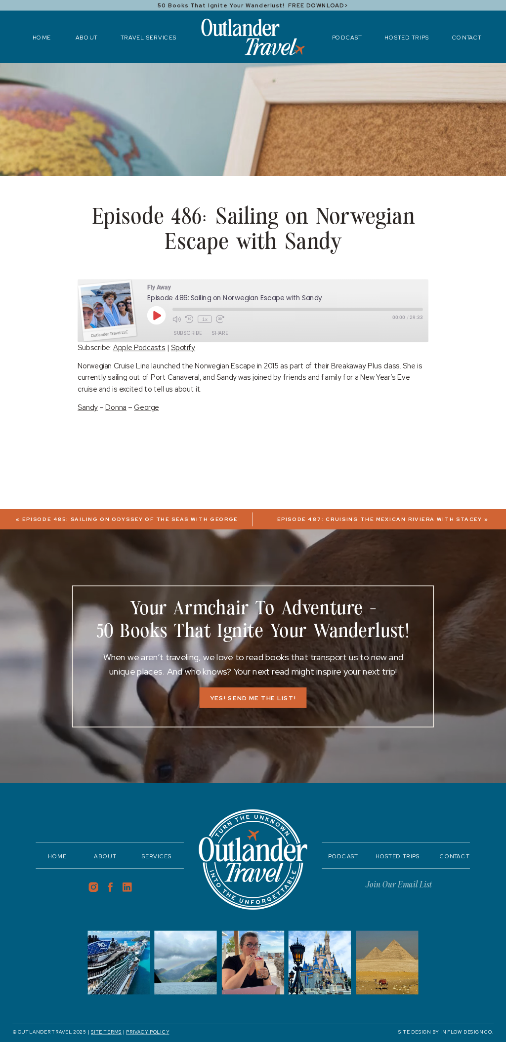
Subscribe (187, 333)
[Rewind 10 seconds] (189, 319)
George (146, 407)
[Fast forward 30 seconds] (220, 319)
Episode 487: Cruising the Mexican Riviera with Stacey (380, 519)
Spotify (183, 348)
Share (219, 333)
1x (205, 319)
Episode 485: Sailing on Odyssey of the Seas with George (130, 519)
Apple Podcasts (139, 348)
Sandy (88, 407)
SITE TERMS (106, 1032)
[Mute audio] (176, 319)
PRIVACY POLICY (147, 1032)
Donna (115, 407)
